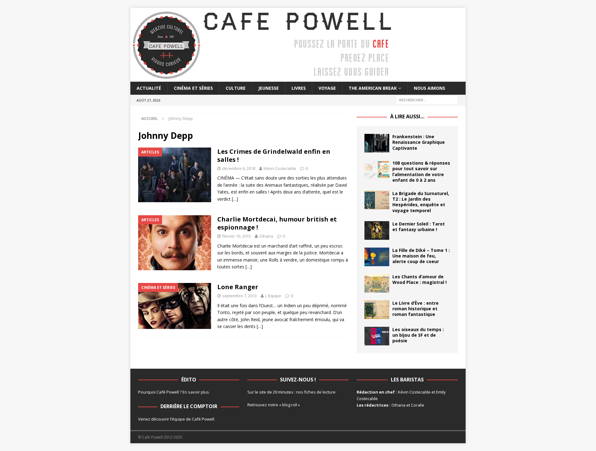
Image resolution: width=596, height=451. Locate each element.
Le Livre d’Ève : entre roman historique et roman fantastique (415, 308)
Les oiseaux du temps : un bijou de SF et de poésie (418, 335)
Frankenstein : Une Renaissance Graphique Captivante (418, 142)
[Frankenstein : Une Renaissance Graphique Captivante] (376, 143)
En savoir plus (196, 392)
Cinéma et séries (193, 88)
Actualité (149, 88)
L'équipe (273, 295)
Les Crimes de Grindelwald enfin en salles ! (273, 155)
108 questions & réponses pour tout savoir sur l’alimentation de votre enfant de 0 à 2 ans (421, 171)
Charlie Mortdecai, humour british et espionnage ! (277, 223)
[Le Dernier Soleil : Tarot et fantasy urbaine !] (376, 230)
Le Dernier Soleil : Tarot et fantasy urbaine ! (418, 226)
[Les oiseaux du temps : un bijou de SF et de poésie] (376, 336)
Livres (298, 88)
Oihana (266, 236)
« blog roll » (289, 405)
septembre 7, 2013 (239, 295)
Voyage (327, 88)
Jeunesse (268, 88)
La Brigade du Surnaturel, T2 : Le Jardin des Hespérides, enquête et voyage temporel (420, 201)
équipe (178, 419)
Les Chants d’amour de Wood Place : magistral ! (419, 279)
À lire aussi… (407, 116)
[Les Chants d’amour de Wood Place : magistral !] (376, 283)
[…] (235, 199)
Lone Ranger (237, 287)
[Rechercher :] (427, 100)
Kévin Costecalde (280, 168)
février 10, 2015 (236, 236)
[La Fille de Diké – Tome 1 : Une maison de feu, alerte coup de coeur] (376, 257)
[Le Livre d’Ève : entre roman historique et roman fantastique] (376, 309)
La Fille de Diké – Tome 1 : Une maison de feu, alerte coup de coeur (421, 255)
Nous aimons (429, 88)
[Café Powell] (262, 78)
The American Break (373, 88)
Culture (236, 88)
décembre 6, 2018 (238, 168)
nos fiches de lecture (316, 392)
